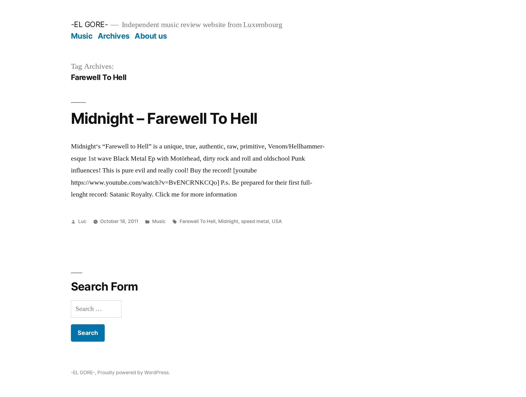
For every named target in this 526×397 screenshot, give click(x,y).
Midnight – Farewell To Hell (164, 118)
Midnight (228, 221)
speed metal (255, 221)
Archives (114, 35)
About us (151, 35)
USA (277, 221)
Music (82, 35)
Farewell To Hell (198, 221)
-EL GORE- (89, 24)
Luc (82, 221)
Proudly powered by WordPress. (133, 372)
